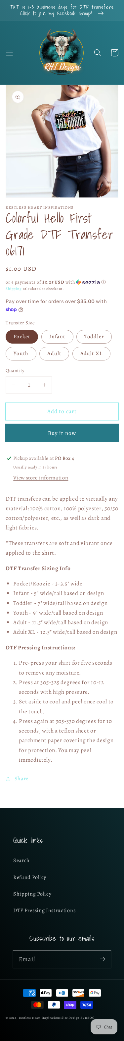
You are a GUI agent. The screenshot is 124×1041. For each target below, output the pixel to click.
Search (21, 860)
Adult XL (91, 353)
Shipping (13, 288)
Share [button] (21, 778)
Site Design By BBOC (78, 1017)
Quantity (15, 370)
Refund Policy (29, 877)
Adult (54, 353)
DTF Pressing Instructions (44, 910)
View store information (40, 477)
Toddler (94, 336)
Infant (57, 336)
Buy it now (62, 433)
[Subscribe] (102, 959)
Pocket (22, 336)
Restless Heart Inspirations (40, 1017)
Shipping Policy (32, 894)
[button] (9, 52)
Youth (21, 353)
